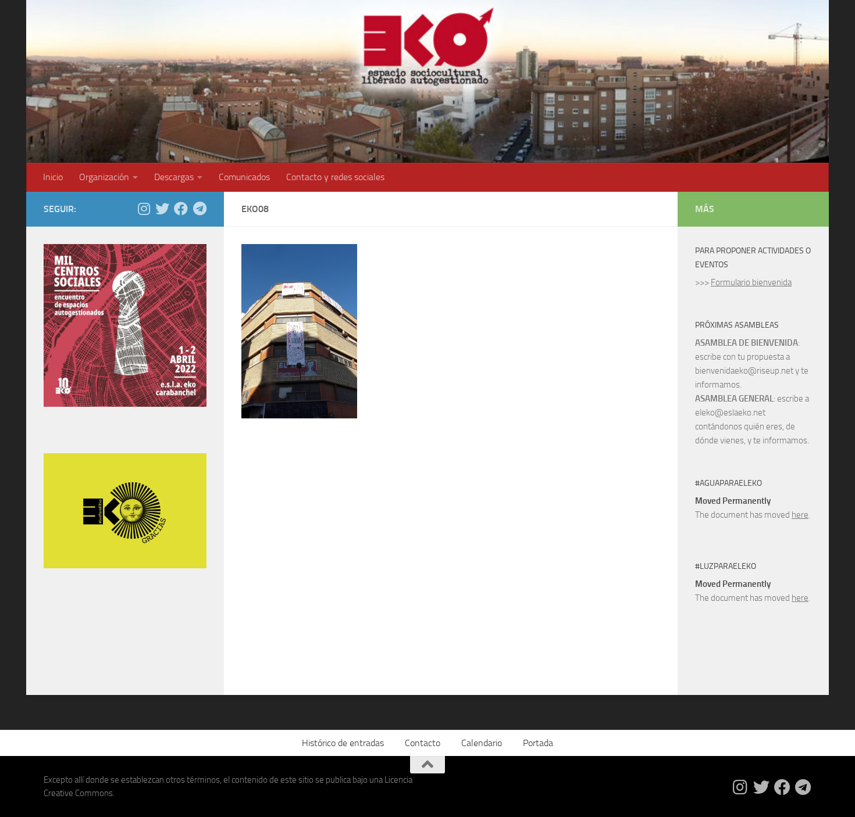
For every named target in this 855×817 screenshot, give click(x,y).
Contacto (422, 742)
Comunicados (244, 176)
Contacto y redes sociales (335, 176)
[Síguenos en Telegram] (199, 209)
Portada (538, 742)
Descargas (174, 176)
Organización (104, 176)
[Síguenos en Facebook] (181, 209)
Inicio (53, 176)
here (800, 515)
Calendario (481, 742)
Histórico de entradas (343, 742)
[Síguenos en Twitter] (162, 209)
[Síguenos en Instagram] (144, 209)
